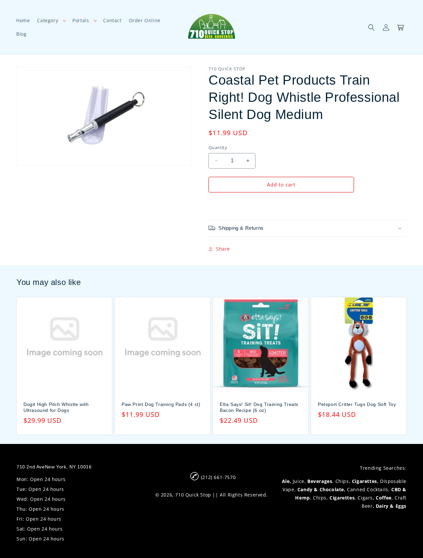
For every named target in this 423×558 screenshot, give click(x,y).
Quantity (218, 147)
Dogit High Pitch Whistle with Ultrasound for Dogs (56, 407)
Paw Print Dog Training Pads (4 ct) (161, 404)
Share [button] (223, 249)
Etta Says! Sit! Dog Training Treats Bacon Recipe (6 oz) (259, 407)
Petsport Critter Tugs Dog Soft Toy (357, 404)
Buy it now (281, 203)
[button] (51, 20)
